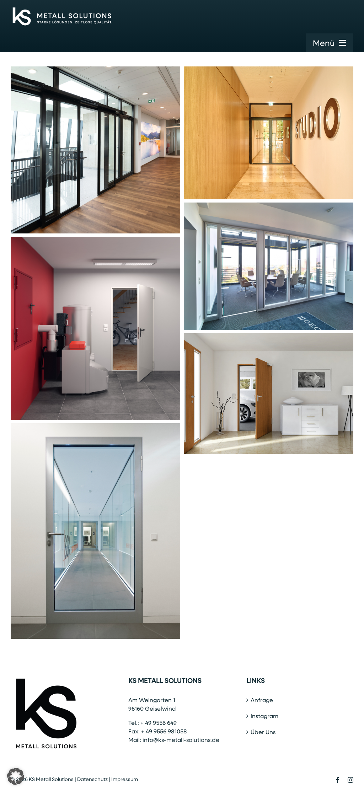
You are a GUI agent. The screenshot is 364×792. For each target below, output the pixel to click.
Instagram (264, 716)
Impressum (124, 779)
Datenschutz (92, 779)
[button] (15, 776)
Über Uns (263, 732)
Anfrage (262, 700)
